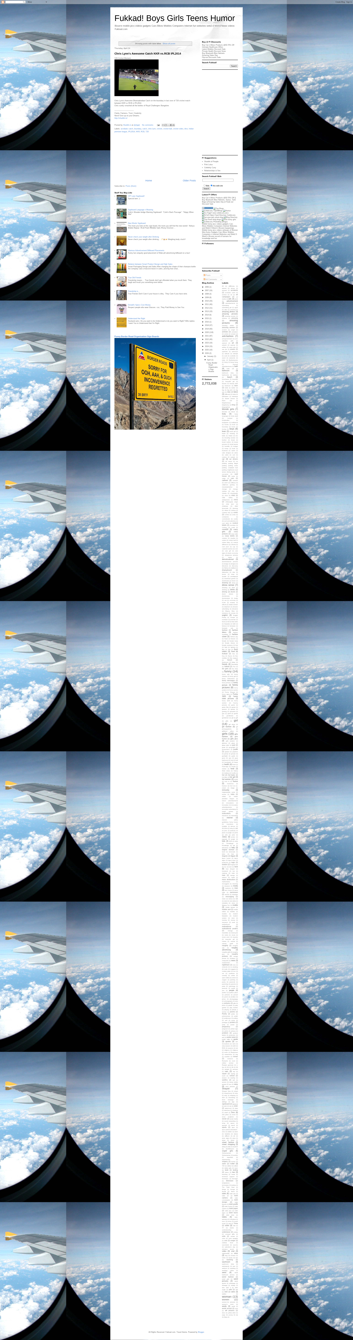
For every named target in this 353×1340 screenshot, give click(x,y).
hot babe (231, 775)
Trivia (236, 1223)
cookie (236, 519)
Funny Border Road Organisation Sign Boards (136, 336)
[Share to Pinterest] (173, 125)
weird (224, 1272)
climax (226, 510)
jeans (223, 832)
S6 (232, 1067)
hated (236, 762)
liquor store (232, 860)
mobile (235, 905)
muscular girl (229, 939)
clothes (233, 510)
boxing (224, 429)
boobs (227, 424)
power (232, 1024)
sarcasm (235, 1069)
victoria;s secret (228, 1249)
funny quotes (233, 690)
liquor (233, 856)
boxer (233, 427)
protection (232, 1035)
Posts (208, 275)
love (236, 867)
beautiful (235, 379)
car (223, 459)
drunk (233, 592)
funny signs (226, 694)
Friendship (234, 664)
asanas (232, 345)
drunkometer (226, 598)
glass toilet (225, 745)
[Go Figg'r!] (215, 213)
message (235, 894)
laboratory (225, 847)
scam (223, 1076)
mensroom (234, 892)
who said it (226, 1287)
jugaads (224, 839)
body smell (234, 416)
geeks (236, 713)
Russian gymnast (227, 1065)
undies (236, 1232)
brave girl (233, 431)
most (233, 922)
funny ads (225, 674)
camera (224, 457)
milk (237, 899)
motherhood (226, 924)
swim (224, 1164)
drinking (224, 589)
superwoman (226, 1159)
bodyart (230, 418)
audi (225, 356)
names (224, 941)
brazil (223, 433)
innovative (225, 805)
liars (232, 854)
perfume (227, 995)
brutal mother (226, 442)
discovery (235, 566)
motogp (230, 930)
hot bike (224, 777)
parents (233, 984)
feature (233, 638)
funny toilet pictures (230, 697)
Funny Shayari (230, 692)
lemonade (232, 852)
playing (226, 1009)
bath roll (230, 368)
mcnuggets (225, 884)
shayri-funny (228, 1093)
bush (233, 448)
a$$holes (232, 286)
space (232, 1123)
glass (233, 743)
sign (233, 1102)
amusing (234, 318)
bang (226, 362)
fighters (233, 647)
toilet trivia (230, 1215)
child (233, 495)
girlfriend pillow (228, 731)
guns (223, 758)
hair (232, 760)
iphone (233, 826)
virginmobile (225, 1253)
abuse (233, 288)
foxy (223, 656)
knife (236, 841)
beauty (224, 383)
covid (233, 527)
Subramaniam (226, 1153)
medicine (228, 888)
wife (230, 1289)
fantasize (233, 626)
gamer (234, 707)
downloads (225, 581)
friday (233, 662)
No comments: (148, 125)
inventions (230, 824)
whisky (233, 1285)
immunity (225, 790)
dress (233, 583)
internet (230, 818)
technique (225, 1178)
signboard (226, 1104)
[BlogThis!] (165, 125)
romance (230, 1058)
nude (226, 969)
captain (232, 457)
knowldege (230, 843)
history (236, 771)
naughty (225, 945)
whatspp (224, 1285)
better (233, 388)
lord (230, 867)
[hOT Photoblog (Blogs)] (215, 222)
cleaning (235, 508)
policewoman (226, 1016)
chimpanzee (226, 500)
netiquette (225, 960)
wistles (224, 1294)
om (223, 973)
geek (229, 713)
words (224, 1306)
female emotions (227, 645)
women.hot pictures (228, 1302)
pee (223, 990)
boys (232, 429)
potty (223, 1024)
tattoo (227, 1172)
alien (225, 309)
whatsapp (232, 1283)
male (233, 873)
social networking (230, 1121)
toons (229, 1221)
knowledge (225, 845)
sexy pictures (230, 1086)
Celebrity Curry (210, 168)
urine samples (233, 1238)
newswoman (226, 962)
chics (226, 495)
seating (232, 1078)
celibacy (233, 482)
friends (224, 664)
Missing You (226, 905)
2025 (207, 350)
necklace (232, 958)
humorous (230, 783)
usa (225, 1240)
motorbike (225, 933)
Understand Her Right (136, 318)
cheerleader (234, 493)
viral (232, 1251)
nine (234, 965)
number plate (226, 971)
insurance (225, 815)
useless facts (227, 1242)
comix (234, 514)
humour (224, 786)
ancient (224, 330)
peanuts (224, 988)
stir (234, 1136)
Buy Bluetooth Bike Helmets (213, 53)
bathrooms (225, 375)
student (235, 1146)
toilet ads (233, 1193)
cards (233, 476)
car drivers (233, 459)
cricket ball (167, 129)
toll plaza (233, 1219)
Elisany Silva (230, 611)
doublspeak (234, 576)
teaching (225, 1174)
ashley (224, 347)
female (224, 641)
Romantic (225, 1061)
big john (230, 390)
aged (236, 307)
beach (229, 377)
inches (224, 794)
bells (226, 388)
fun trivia (235, 669)
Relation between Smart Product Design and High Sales (150, 264)
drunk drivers (227, 594)
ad (231, 294)
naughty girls (226, 952)
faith (234, 624)
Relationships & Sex (212, 171)
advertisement (232, 301)
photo (224, 999)
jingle (230, 832)
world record (227, 1308)
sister (236, 1106)
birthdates (225, 396)
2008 (207, 294)
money (233, 920)
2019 (207, 329)
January (210, 356)
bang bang (234, 362)
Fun (234, 666)
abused (224, 290)
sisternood (228, 1108)
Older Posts (189, 180)
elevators (235, 609)
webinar (224, 1268)
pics (236, 1001)
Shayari (226, 1088)
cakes (236, 453)
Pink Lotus (208, 164)
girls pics (234, 739)
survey (233, 1161)
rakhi (234, 1046)
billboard (227, 394)
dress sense (228, 585)
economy (233, 600)
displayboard (227, 570)
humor (235, 781)
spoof (233, 1125)
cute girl (228, 551)
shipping (233, 1095)
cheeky (224, 493)
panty (224, 982)
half (237, 760)
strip (229, 1146)
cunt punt (225, 546)
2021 (207, 336)
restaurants (228, 1054)
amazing (233, 309)
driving (224, 592)
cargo (224, 478)
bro (237, 435)
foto (233, 654)
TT (223, 1228)
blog (233, 405)
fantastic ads (227, 628)
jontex (233, 837)
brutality (227, 446)
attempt (235, 353)
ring (237, 1054)
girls (225, 733)
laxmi (223, 852)
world (233, 1306)
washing (230, 1260)
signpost (235, 1104)
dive (186, 129)
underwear (226, 1232)
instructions (226, 813)
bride (223, 435)
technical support (228, 1176)
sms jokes (225, 1114)
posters (232, 1022)
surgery (225, 1161)
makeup (224, 873)
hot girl (232, 777)
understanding (226, 1230)
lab (234, 845)
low (234, 871)
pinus (223, 1005)
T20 (147, 132)
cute (236, 549)
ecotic (224, 602)
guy (230, 758)
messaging (230, 896)
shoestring (231, 1097)
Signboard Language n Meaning (140, 210)
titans (233, 1191)
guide (233, 756)
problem (225, 1033)
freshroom (225, 662)
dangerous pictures (231, 555)
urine (223, 1238)
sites (236, 1108)
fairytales (227, 624)
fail (228, 621)
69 (223, 286)
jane (225, 830)
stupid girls (227, 1151)
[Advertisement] (155, 156)
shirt (223, 1097)
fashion (225, 630)
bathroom (225, 371)
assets (232, 349)
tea (233, 1172)
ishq (231, 828)
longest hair (234, 864)
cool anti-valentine (230, 521)
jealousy (233, 830)
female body (234, 641)
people (231, 990)
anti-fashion (227, 336)
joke (226, 835)
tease (233, 1174)
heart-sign (225, 766)
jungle (233, 839)
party (223, 986)
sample (227, 1069)
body (224, 414)
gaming (224, 711)
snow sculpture (228, 1117)
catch (144, 129)
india (232, 794)
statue (236, 1134)
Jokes (224, 837)
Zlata (225, 1317)
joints (236, 832)
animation (235, 332)
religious (235, 1050)
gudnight (225, 756)
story (234, 1138)
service (224, 1082)
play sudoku (234, 1007)
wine (233, 1292)
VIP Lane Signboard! (136, 196)
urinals (233, 1236)
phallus (233, 997)
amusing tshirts (228, 325)
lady (233, 848)
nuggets (233, 969)
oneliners (232, 973)
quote (235, 1039)
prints (226, 1031)
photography (228, 1001)
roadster (227, 1056)
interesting (234, 815)
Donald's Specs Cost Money (139, 305)
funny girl (233, 676)
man (223, 875)
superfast (230, 1157)
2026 (207, 353)
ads (229, 299)
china (236, 500)
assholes (225, 351)
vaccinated (225, 1245)
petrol (226, 997)
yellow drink (232, 1313)
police (233, 1014)
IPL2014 (131, 132)
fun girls (225, 669)
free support (234, 658)
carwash (235, 480)
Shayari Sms (226, 1091)
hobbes (226, 773)
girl (236, 720)
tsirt (234, 1225)
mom (233, 918)
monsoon (225, 922)
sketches (227, 1110)
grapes (227, 751)
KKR (138, 132)
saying (233, 1073)
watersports (225, 1266)
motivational (226, 926)
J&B (236, 828)
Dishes (226, 568)
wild (226, 1292)
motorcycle (234, 933)
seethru (225, 1080)
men (236, 888)
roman (235, 1056)
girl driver (232, 724)
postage (224, 1022)
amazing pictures (230, 314)
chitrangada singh (231, 502)
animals (225, 332)
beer (236, 385)
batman (235, 375)
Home (148, 180)
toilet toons (233, 1213)
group (226, 753)
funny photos (226, 682)
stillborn (227, 1136)
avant (224, 358)
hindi (232, 769)
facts (223, 621)
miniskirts (225, 903)
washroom (226, 1262)
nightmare (226, 965)
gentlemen (225, 718)
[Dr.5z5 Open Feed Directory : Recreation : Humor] (219, 215)
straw (223, 1140)
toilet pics (228, 1210)
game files (225, 707)
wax (234, 1266)
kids (223, 841)
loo (225, 867)
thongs (232, 1189)
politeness (227, 1018)
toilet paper (233, 1208)
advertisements (230, 303)
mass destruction (228, 879)
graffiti (235, 749)
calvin (226, 455)
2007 (207, 290)
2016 (207, 322)
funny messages (228, 680)
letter (223, 854)
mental (227, 894)
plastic (230, 1005)
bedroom (227, 385)
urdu (223, 1236)
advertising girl (226, 307)
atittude (227, 353)
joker (233, 835)
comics (227, 514)
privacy (233, 1031)
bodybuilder (225, 420)
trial (230, 1223)
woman (227, 1296)
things (224, 1189)
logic (233, 862)
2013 (207, 311)
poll (226, 1020)
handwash (227, 762)
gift (237, 718)
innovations (230, 803)
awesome (232, 358)
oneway (224, 975)
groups (233, 753)
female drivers (230, 643)
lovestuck (225, 871)
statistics (227, 1134)
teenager (235, 1178)
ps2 (223, 1037)
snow (233, 1114)
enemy (233, 613)
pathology (232, 986)
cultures (233, 544)
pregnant (225, 1029)
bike (229, 392)
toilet (224, 1193)
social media (234, 1119)
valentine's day (230, 1247)
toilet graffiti (233, 1204)
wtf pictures (229, 1310)
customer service (227, 549)
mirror (233, 903)
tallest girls (228, 1168)
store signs (225, 1138)
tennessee (225, 1185)
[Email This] (163, 125)
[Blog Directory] (230, 217)
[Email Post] (158, 125)
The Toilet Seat (228, 1187)
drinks (232, 590)
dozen (234, 581)
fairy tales (235, 621)
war (237, 1257)
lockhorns (225, 862)
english (225, 615)
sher (236, 1093)
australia (233, 356)
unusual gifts (230, 1234)
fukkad (226, 666)
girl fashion (226, 727)
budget (235, 446)
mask (233, 877)
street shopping (228, 1144)
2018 (207, 325)
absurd (224, 288)
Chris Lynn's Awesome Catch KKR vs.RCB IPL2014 (147, 53)
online (233, 975)
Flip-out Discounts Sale (211, 57)
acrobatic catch (127, 129)
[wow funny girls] (229, 219)
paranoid (232, 982)
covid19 (225, 529)
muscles (235, 937)
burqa (226, 448)
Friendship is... (134, 291)
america (224, 318)
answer (233, 334)
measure (227, 886)
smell (226, 1112)
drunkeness (225, 596)
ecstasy (232, 602)
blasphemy (225, 405)
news (233, 960)
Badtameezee (233, 360)
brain (224, 431)
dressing (224, 587)
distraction (225, 572)
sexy (236, 1084)
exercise (233, 619)
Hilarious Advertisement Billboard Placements (146, 250)
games (233, 709)
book (233, 424)
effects (224, 604)
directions (225, 566)
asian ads (232, 347)
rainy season (226, 1046)
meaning (235, 884)
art (233, 343)
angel (233, 330)
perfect (224, 992)
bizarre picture (230, 398)
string (223, 1146)
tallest (236, 1166)
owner (234, 977)
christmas (225, 506)
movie (233, 935)
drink (233, 587)
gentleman (230, 715)
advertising (225, 305)
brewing (232, 433)
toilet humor (228, 1206)
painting (232, 980)
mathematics (226, 881)
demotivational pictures (230, 561)
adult (236, 299)
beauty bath (234, 383)
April (209, 360)
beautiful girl (230, 381)
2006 (207, 287)
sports (224, 1127)
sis (230, 1106)
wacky (230, 1257)
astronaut (235, 351)
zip (237, 1315)
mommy (224, 920)
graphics (235, 751)
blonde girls (228, 409)
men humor (228, 890)
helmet (224, 769)
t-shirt (232, 1164)
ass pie (224, 349)
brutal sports (234, 444)
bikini (236, 392)
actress (224, 294)
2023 (207, 343)
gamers (224, 709)
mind (225, 901)
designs (233, 564)
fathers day (234, 636)
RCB (143, 132)
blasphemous (226, 403)
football (225, 654)
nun (234, 971)
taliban (229, 1166)
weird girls (225, 1279)
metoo (231, 899)
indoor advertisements (230, 800)
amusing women (228, 327)
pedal (233, 988)
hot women (226, 779)
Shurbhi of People (211, 161)
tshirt (227, 1225)
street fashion (228, 1142)
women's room (227, 1304)
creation (224, 538)
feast (226, 638)
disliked (233, 568)
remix (226, 1052)
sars (226, 1071)
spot (233, 1127)
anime (226, 334)
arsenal (224, 343)
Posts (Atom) (131, 186)
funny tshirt (226, 700)
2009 (207, 297)
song (223, 1123)
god (233, 745)
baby (223, 360)
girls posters (230, 741)
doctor (224, 574)
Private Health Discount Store (214, 51)
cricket (159, 129)
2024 (207, 346)
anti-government (227, 339)
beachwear (225, 379)
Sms (233, 1112)
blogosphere (226, 407)
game (233, 705)
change (224, 489)
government (226, 749)
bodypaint (225, 422)
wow (236, 1308)
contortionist (226, 519)
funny (228, 671)
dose (232, 574)
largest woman (228, 849)
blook (233, 412)
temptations (225, 1183)
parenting (225, 984)
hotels (236, 779)
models (224, 914)
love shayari (230, 869)
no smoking (234, 967)
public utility (226, 1039)
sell (234, 1080)
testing (233, 1185)
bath (236, 366)
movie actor (226, 937)
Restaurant (234, 1052)
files (223, 649)
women (225, 1299)
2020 (207, 332)
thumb (224, 1191)
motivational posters (230, 928)
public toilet (231, 1037)
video (224, 1251)
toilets (224, 1217)
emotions (225, 613)
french (229, 660)
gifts (227, 721)
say (234, 1071)
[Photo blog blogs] (211, 219)
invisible (224, 826)
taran (236, 1168)
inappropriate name (228, 792)
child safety (227, 497)
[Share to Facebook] (171, 125)
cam (233, 455)
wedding (233, 1268)
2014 (207, 315)
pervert (235, 995)
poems (232, 1012)
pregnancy (226, 1026)
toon (223, 1221)
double (224, 576)
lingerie (225, 856)
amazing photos (228, 312)
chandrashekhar (227, 487)
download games (230, 578)
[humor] (227, 211)
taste (226, 1170)
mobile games (230, 907)
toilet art (225, 1195)
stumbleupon (230, 1149)
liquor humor (226, 858)
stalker (230, 1131)
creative (232, 538)
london (224, 864)
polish (236, 1016)
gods (223, 747)
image (233, 788)
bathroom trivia (228, 373)
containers (225, 517)
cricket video (178, 129)
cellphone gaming (228, 485)
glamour (224, 743)
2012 (207, 308)
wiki (237, 1289)
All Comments (211, 279)
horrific (234, 773)
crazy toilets (230, 536)
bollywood (235, 422)
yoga (223, 1315)
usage (232, 1240)
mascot (224, 877)
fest (237, 645)
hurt (231, 786)
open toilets (225, 977)
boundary (137, 129)
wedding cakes (228, 1270)
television (229, 1181)
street (232, 1140)
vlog (226, 1255)
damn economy (233, 553)
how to (227, 781)
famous (224, 626)
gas (223, 713)
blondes (224, 412)
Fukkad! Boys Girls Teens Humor (174, 18)
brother (224, 440)
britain (230, 435)
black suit (227, 400)
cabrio (233, 450)
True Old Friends (134, 278)
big (223, 390)
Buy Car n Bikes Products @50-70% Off (218, 45)
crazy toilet (234, 534)
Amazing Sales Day (210, 55)
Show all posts (169, 43)
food (233, 651)
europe (232, 617)
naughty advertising (230, 949)
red (237, 1048)
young (231, 1315)
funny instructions (228, 678)
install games (227, 811)
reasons (230, 1048)
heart (234, 764)
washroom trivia (228, 1264)
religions (227, 1050)
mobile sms (226, 909)
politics (236, 1018)
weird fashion (228, 1277)
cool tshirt (225, 523)
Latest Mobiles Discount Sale (213, 49)
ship (225, 1095)
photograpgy (234, 999)
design (226, 564)
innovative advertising (229, 809)
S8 (237, 1067)
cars (232, 478)
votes (223, 1257)
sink (225, 1106)
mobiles (232, 911)
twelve (232, 1228)
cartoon (225, 480)
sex (230, 1084)
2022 (207, 339)
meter (224, 899)
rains (234, 1044)
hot (223, 775)
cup (234, 546)
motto (226, 935)
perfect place (233, 992)
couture (224, 527)
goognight (232, 747)
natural (233, 941)
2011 (207, 304)
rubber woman (227, 1063)
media (235, 886)
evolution (225, 619)
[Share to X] (168, 125)
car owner (228, 461)
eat (225, 600)
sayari (224, 1073)
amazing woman (230, 316)
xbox (223, 1313)
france (230, 656)
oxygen (224, 980)
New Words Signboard (137, 223)
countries (233, 525)
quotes (228, 1041)
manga (232, 875)
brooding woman (230, 438)
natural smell (227, 943)
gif (232, 718)
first (229, 649)
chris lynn (152, 129)
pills (234, 1003)
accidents (234, 290)
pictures (227, 1003)
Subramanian (226, 1155)
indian (224, 796)
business (225, 450)
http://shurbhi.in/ (120, 118)
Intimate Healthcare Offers (212, 47)
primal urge (234, 1029)
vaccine (235, 1245)
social (224, 1119)
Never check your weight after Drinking (143, 237)
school (232, 1076)
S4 (228, 1067)
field (226, 647)
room (233, 1061)
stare (236, 1131)
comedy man (226, 512)
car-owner (225, 474)
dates (230, 557)
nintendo (225, 967)
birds (234, 394)
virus (236, 1253)
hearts (234, 766)
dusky (236, 598)
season (224, 1078)
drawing (225, 583)
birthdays (235, 396)
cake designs (226, 453)
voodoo (233, 1255)
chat (233, 491)
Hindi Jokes (226, 771)
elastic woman (233, 604)
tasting (235, 1170)
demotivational (228, 559)
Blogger (201, 1332)
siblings (224, 1102)
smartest (235, 1110)
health (226, 764)
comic (235, 512)
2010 (207, 301)
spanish (224, 1125)
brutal (233, 440)
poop (233, 1020)
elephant (227, 607)
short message (228, 1099)
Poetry (224, 1014)
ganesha (233, 711)
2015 (207, 318)
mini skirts (233, 901)
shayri (236, 1091)
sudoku (235, 1155)
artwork (224, 345)
